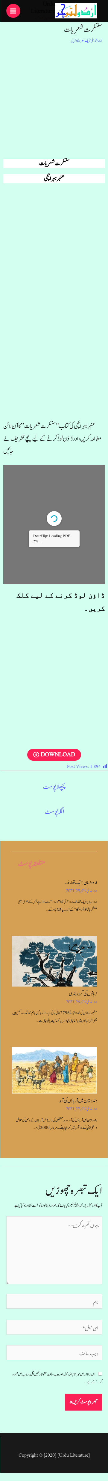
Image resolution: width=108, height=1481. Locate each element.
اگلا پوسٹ (54, 811)
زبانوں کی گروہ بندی (83, 994)
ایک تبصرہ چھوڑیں (80, 41)
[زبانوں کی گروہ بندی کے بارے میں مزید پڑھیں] (54, 961)
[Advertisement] (54, 100)
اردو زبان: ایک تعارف (81, 883)
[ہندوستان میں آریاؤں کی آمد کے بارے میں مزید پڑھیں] (54, 1070)
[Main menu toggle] (13, 11)
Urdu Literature (43, 7)
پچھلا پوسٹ (54, 787)
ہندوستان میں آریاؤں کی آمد (78, 1101)
